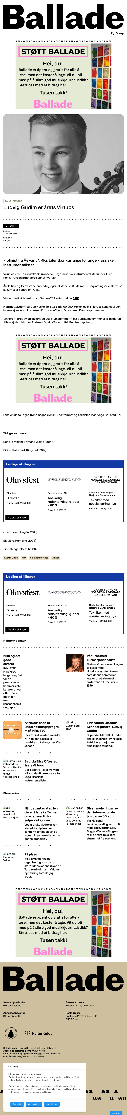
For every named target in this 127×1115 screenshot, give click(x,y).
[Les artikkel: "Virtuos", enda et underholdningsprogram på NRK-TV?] (32, 733)
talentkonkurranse (39, 557)
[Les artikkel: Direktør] (24, 491)
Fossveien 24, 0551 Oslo (80, 1005)
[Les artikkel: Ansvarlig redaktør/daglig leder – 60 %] (65, 491)
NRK (76, 298)
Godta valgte (34, 1104)
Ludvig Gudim (11, 557)
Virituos (55, 557)
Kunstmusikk (13, 201)
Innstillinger (116, 1113)
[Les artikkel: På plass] (32, 864)
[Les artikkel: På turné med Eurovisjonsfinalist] (95, 680)
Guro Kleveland (12, 1005)
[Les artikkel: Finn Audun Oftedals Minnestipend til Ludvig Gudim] (95, 733)
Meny (120, 33)
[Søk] (112, 33)
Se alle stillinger (17, 517)
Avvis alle (17, 1104)
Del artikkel (11, 226)
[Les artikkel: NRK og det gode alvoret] (32, 680)
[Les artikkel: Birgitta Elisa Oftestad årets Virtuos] (32, 769)
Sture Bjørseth (12, 1016)
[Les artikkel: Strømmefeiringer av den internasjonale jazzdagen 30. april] (95, 822)
